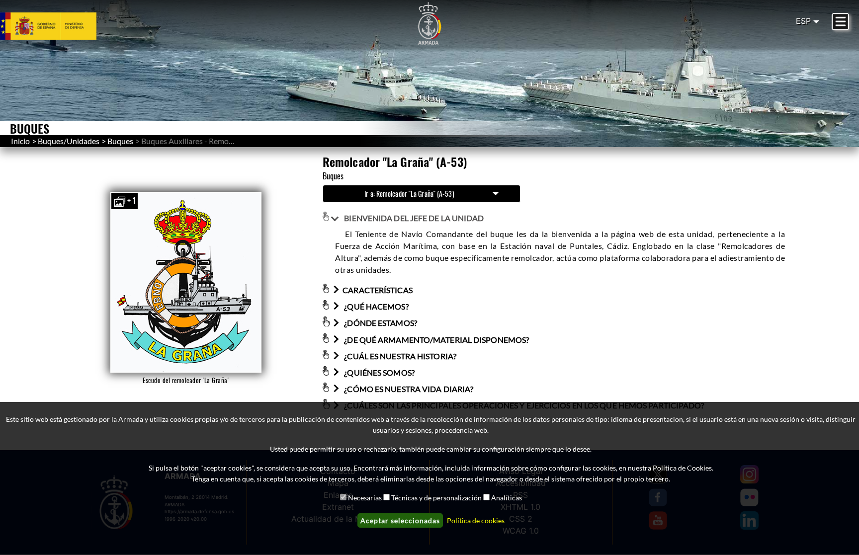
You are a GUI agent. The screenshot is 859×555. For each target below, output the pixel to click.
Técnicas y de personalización (436, 497)
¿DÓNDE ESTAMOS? (380, 323)
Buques (120, 141)
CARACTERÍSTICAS (378, 290)
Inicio (20, 141)
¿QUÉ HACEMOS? (375, 306)
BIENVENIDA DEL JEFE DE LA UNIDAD (413, 218)
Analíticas (506, 497)
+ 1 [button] (131, 201)
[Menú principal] (840, 21)
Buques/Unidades (68, 141)
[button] (185, 282)
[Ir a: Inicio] (429, 24)
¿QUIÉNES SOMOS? (379, 372)
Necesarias (365, 497)
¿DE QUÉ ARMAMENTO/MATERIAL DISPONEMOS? (436, 339)
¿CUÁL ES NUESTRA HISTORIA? (399, 356)
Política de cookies (476, 520)
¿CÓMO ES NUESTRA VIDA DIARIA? (408, 389)
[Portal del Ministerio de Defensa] (60, 25)
